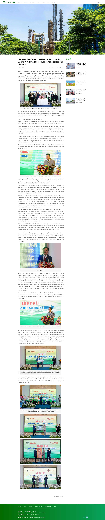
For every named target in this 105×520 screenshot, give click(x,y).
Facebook (57, 496)
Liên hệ (58, 2)
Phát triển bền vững (41, 2)
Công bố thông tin (51, 2)
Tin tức (25, 2)
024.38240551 (27, 514)
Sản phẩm (32, 2)
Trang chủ (20, 368)
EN (91, 2)
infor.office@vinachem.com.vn (27, 515)
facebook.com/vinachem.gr (39, 517)
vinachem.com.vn (25, 517)
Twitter (62, 496)
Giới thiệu (20, 2)
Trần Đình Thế (21, 67)
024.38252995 (36, 514)
